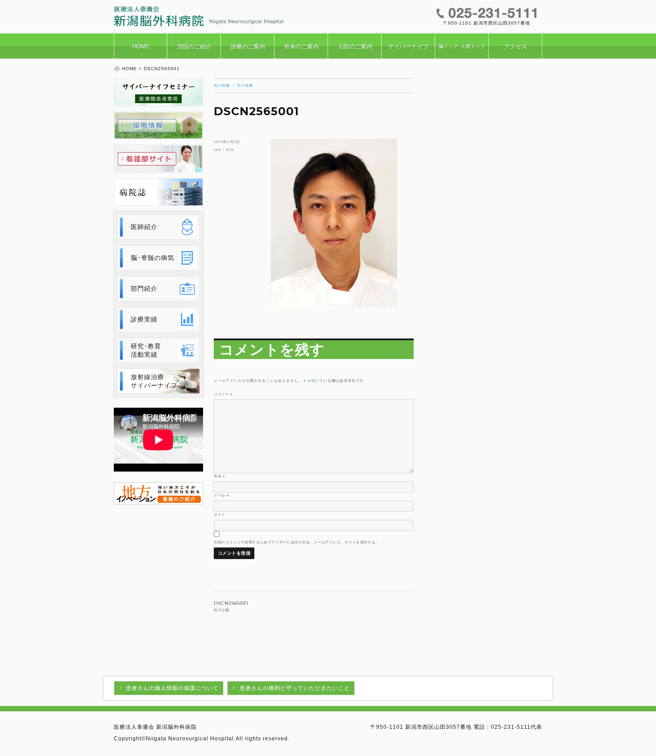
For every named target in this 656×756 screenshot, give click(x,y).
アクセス (515, 46)
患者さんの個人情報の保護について (172, 688)
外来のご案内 (301, 46)
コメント (223, 394)
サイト (219, 514)
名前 (219, 476)
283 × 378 (224, 149)
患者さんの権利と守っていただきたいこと (295, 688)
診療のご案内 (247, 46)
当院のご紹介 (194, 46)
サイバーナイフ (408, 46)
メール (221, 495)
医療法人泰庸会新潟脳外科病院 (198, 16)
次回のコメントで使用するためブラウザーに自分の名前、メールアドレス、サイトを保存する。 (296, 542)
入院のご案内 (354, 46)
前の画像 (222, 85)
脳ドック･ (461, 46)
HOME (140, 46)
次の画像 (245, 85)
